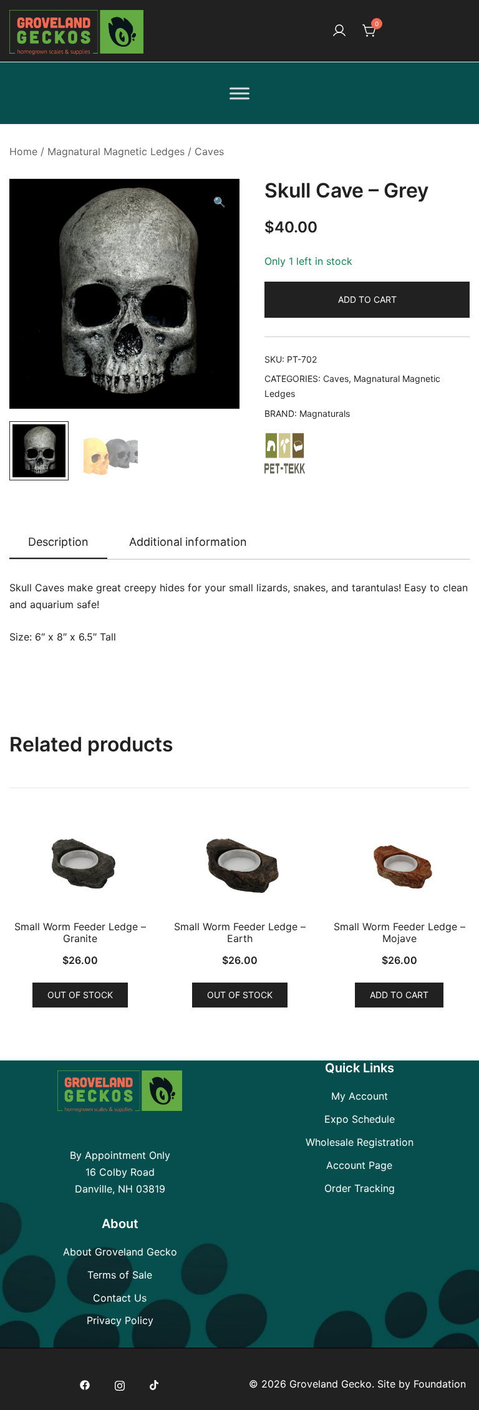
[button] (219, 202)
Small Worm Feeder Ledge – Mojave (399, 932)
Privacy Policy (120, 1320)
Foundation (440, 1384)
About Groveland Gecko (120, 1252)
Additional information (188, 541)
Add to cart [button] (399, 994)
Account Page (359, 1165)
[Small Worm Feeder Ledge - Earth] (239, 866)
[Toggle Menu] (239, 93)
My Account (359, 1096)
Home (23, 151)
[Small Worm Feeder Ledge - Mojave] (399, 866)
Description (58, 541)
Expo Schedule (359, 1119)
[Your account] (339, 31)
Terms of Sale (119, 1275)
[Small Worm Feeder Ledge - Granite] (79, 866)
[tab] (58, 542)
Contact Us (120, 1298)
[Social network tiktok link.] (155, 1384)
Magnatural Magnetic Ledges (116, 151)
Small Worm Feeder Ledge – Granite (80, 932)
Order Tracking (359, 1188)
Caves (209, 151)
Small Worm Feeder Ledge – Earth (240, 932)
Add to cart (367, 299)
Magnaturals (324, 413)
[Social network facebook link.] (85, 1384)
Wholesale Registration (360, 1142)
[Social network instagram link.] (120, 1384)
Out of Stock (80, 994)
